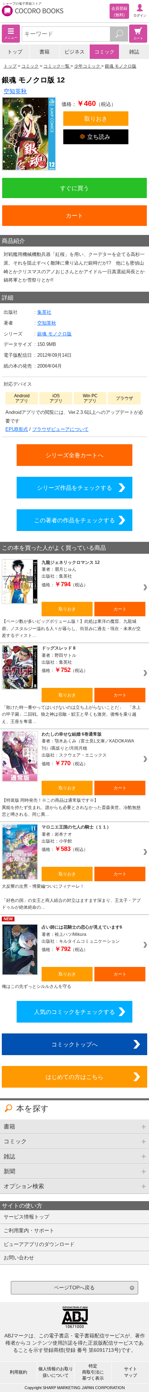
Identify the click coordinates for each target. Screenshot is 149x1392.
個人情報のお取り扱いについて (55, 1372)
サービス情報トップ (26, 1217)
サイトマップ (130, 1372)
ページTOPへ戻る (74, 1287)
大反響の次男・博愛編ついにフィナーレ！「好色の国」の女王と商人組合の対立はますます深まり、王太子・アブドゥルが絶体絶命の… (71, 897)
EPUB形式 (16, 429)
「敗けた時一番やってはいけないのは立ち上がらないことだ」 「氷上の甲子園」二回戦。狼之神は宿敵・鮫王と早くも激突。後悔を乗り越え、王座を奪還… (71, 714)
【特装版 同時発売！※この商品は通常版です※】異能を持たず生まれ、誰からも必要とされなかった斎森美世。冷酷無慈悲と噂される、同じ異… (71, 807)
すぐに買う (74, 188)
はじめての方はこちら (74, 1077)
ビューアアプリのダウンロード (39, 1244)
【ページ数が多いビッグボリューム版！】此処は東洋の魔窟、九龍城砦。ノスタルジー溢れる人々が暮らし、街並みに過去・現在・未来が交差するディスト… (71, 628)
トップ (14, 52)
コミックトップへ (74, 1044)
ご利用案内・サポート (29, 1230)
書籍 (44, 52)
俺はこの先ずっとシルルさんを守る (36, 986)
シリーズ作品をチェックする (74, 487)
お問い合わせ (19, 1257)
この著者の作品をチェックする (74, 520)
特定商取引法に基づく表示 (93, 1372)
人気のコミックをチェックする (74, 1011)
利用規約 (18, 1372)
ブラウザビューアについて (60, 429)
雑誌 (134, 52)
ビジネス (74, 52)
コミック (104, 52)
